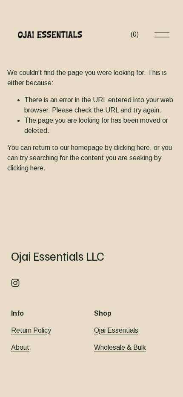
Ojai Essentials (116, 330)
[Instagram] (15, 283)
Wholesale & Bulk (120, 347)
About (20, 347)
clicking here (132, 147)
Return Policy (31, 330)
